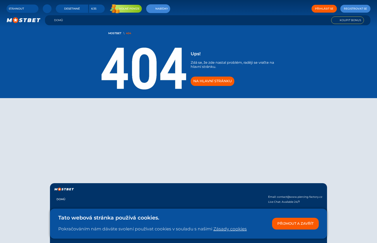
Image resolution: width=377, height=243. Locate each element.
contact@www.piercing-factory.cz (299, 196)
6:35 (93, 8)
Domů (58, 20)
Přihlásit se (324, 8)
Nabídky (161, 8)
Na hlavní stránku (212, 81)
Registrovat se (355, 8)
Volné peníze (129, 8)
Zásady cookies (230, 228)
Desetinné (72, 8)
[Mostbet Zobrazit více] (47, 8)
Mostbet (114, 33)
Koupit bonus (350, 20)
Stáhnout (16, 8)
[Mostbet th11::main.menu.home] (24, 20)
